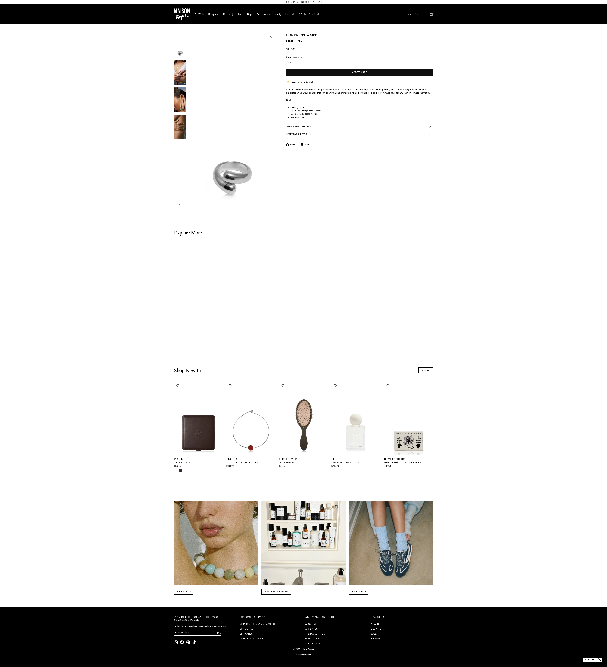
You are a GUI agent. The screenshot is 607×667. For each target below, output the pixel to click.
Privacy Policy (314, 638)
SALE (302, 14)
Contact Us (247, 629)
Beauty (278, 14)
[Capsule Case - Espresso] (180, 470)
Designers (213, 14)
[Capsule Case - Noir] (176, 470)
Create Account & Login (254, 638)
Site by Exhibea (303, 655)
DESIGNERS (377, 629)
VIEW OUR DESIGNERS (276, 591)
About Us (310, 624)
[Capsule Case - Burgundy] (184, 470)
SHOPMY (375, 638)
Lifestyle (290, 14)
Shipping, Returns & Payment (257, 624)
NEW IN (199, 14)
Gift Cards (246, 634)
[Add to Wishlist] (272, 36)
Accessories (263, 14)
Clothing (228, 14)
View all (426, 370)
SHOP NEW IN (183, 591)
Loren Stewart (301, 35)
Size (295, 57)
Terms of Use (313, 643)
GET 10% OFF (590, 660)
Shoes (240, 14)
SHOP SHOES (358, 591)
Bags (250, 14)
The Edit (314, 14)
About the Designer (298, 127)
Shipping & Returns (298, 134)
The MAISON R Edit (316, 634)
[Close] (599, 659)
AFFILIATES (311, 629)
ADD (205, 334)
